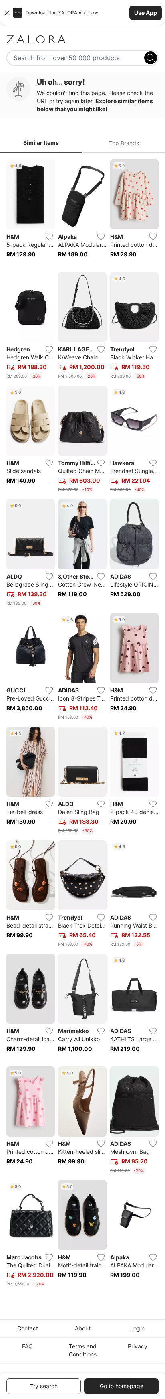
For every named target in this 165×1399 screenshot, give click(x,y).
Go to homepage (121, 1386)
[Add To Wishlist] (49, 237)
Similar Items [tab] (41, 142)
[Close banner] (7, 13)
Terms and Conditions (83, 1350)
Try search (44, 1386)
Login (137, 1328)
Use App (145, 12)
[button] (82, 13)
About (83, 1328)
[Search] (150, 57)
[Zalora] (82, 39)
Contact (27, 1328)
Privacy (137, 1346)
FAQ (27, 1346)
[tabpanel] (82, 725)
